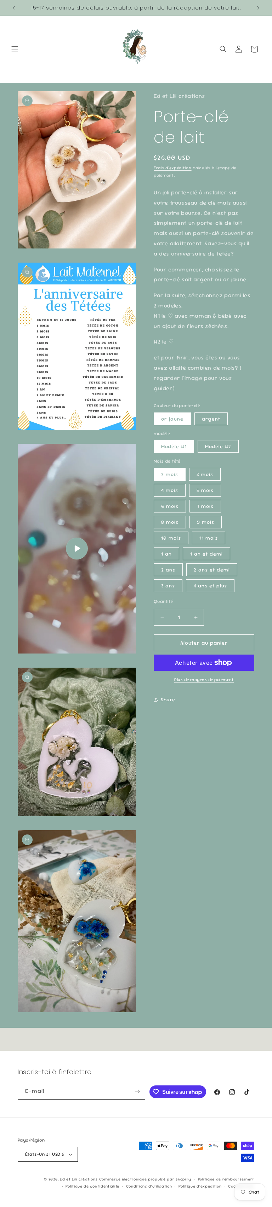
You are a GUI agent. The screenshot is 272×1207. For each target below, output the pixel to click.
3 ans (168, 585)
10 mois (171, 538)
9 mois (205, 522)
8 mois (169, 522)
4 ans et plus (210, 585)
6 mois (169, 506)
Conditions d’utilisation (149, 1186)
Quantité (163, 601)
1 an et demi (206, 554)
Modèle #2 (218, 446)
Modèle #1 (174, 446)
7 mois (205, 506)
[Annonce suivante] (258, 8)
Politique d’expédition (199, 1186)
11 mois (208, 538)
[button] (15, 49)
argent (211, 419)
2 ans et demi (212, 570)
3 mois (205, 474)
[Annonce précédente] (14, 8)
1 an (166, 554)
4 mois (169, 490)
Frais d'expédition (173, 168)
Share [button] (168, 699)
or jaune (172, 419)
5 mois (205, 490)
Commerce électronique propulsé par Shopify (145, 1179)
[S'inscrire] (137, 1091)
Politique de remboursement (226, 1179)
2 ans (168, 570)
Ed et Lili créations (79, 1179)
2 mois (169, 474)
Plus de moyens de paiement (204, 679)
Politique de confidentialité (92, 1186)
